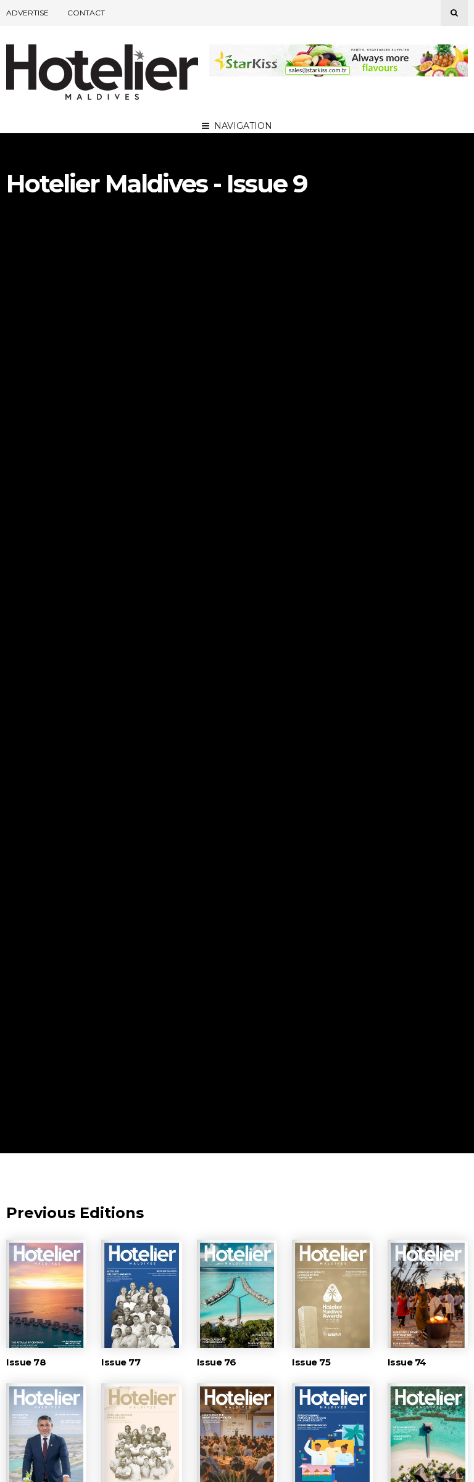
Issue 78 (26, 1362)
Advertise (27, 12)
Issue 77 (120, 1362)
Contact (86, 12)
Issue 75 (311, 1362)
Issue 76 (216, 1362)
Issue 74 (407, 1362)
